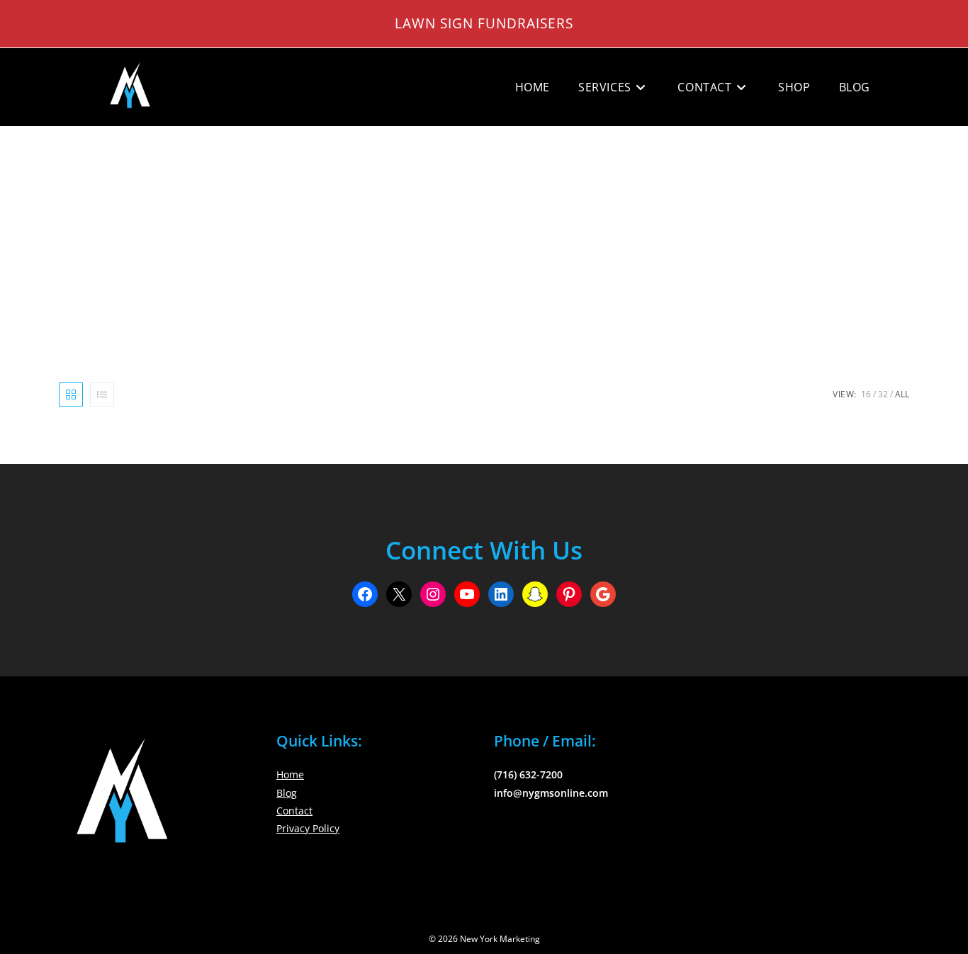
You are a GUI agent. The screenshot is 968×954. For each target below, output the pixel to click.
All (902, 394)
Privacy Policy (307, 828)
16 (866, 394)
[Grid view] (71, 394)
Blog (286, 793)
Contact (294, 810)
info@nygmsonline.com (551, 793)
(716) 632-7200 (528, 774)
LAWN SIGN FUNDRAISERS (484, 23)
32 (883, 394)
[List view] (102, 394)
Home (290, 774)
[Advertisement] (484, 233)
